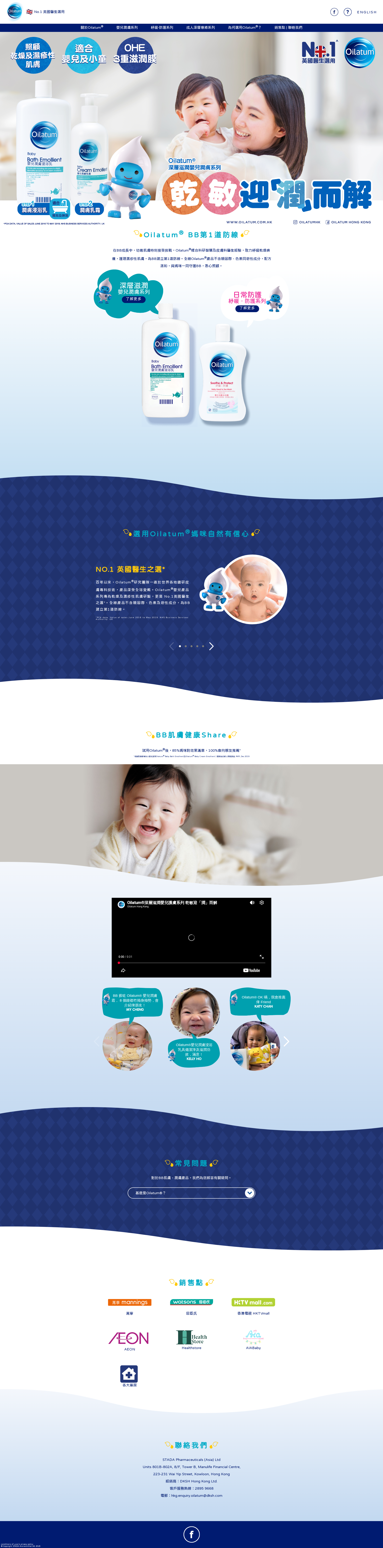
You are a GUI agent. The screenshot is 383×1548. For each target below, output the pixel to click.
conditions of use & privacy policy (17, 1544)
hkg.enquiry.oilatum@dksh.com (196, 1495)
